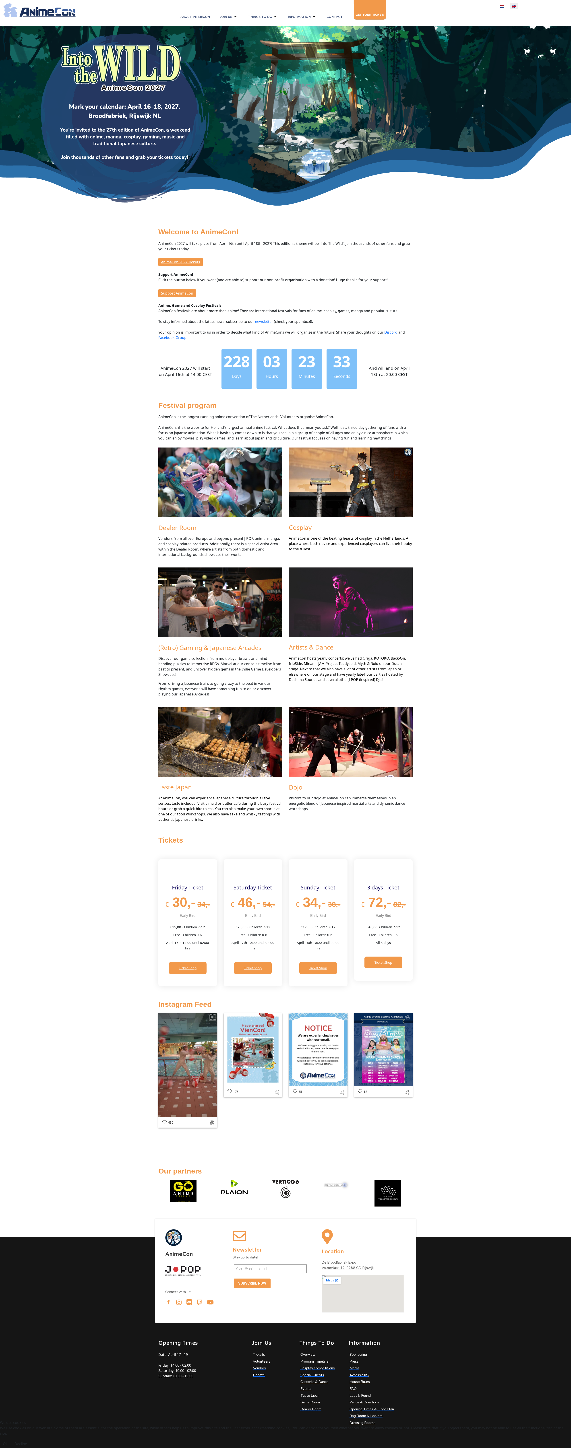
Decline (20, 1443)
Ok (5, 1443)
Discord (390, 332)
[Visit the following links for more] (168, 1302)
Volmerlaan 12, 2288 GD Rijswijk (348, 1267)
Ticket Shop (188, 968)
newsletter (264, 321)
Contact (335, 17)
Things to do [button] (260, 17)
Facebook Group (172, 337)
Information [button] (299, 17)
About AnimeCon (195, 17)
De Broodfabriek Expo (339, 1262)
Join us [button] (226, 17)
